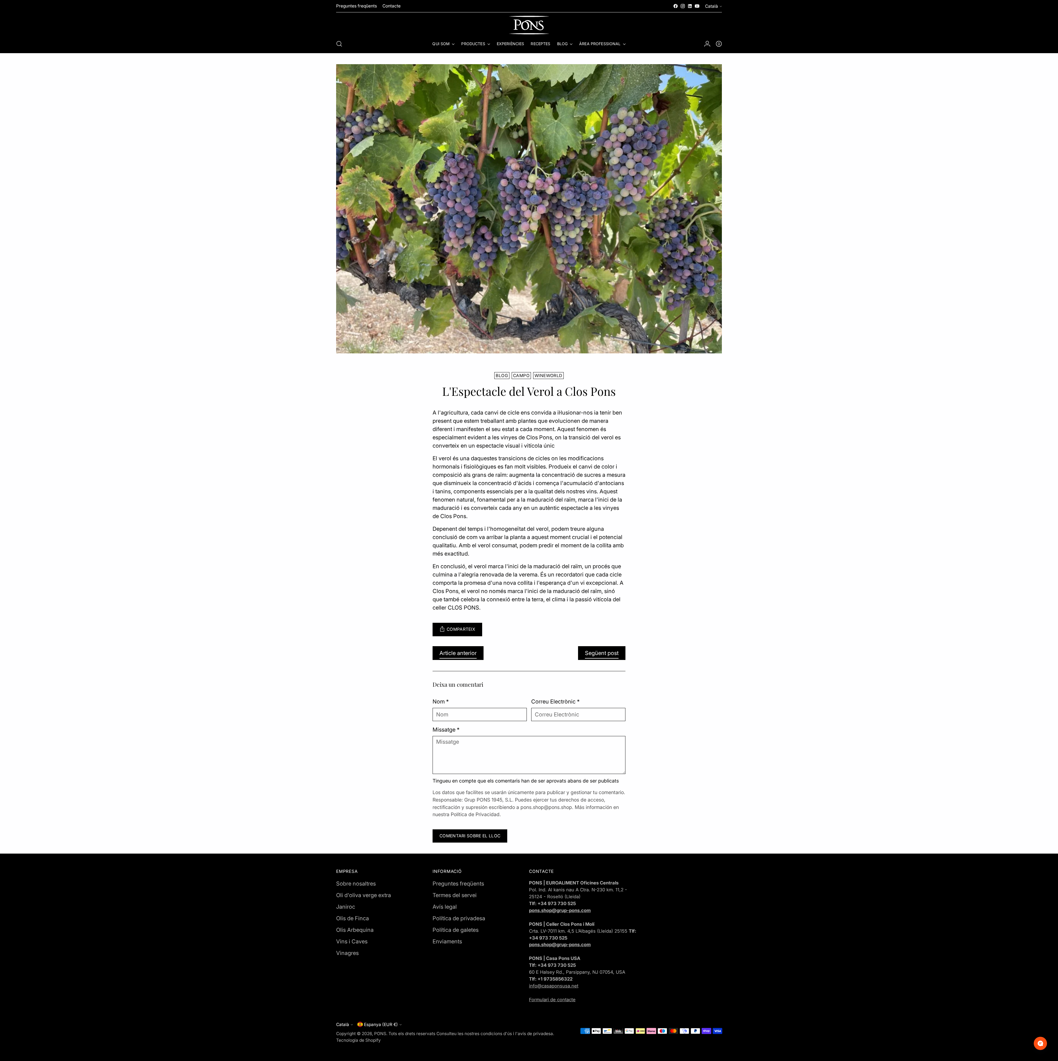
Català (711, 6)
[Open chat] (1040, 1043)
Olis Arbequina (355, 930)
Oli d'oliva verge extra (363, 895)
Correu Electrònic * (555, 701)
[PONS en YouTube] (697, 6)
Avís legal (445, 906)
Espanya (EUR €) (381, 1024)
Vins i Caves (352, 941)
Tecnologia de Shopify (358, 1040)
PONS (380, 1033)
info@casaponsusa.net (553, 986)
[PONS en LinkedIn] (689, 6)
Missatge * (446, 729)
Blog (502, 375)
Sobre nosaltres (356, 883)
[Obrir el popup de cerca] (339, 43)
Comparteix (461, 629)
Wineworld (548, 375)
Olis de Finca (352, 918)
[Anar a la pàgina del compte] (707, 43)
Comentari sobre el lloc (469, 835)
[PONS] (529, 25)
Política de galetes (456, 930)
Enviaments (447, 941)
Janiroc (345, 906)
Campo (521, 375)
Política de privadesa (459, 918)
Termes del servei (455, 895)
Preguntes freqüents (458, 883)
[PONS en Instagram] (682, 6)
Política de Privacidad (475, 814)
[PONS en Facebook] (675, 6)
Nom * (441, 701)
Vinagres (347, 953)
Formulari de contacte (552, 999)
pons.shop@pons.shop (546, 807)
